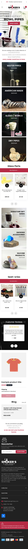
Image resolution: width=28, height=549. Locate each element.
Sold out (8, 395)
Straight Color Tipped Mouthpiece (21, 190)
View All (24, 402)
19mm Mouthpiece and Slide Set (7, 190)
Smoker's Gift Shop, (11, 532)
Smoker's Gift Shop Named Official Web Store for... (12, 408)
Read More (7, 415)
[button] (2, 7)
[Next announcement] (26, 1)
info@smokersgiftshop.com (10, 501)
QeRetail (21, 536)
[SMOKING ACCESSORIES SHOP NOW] (14, 248)
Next (15, 203)
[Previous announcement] (1, 1)
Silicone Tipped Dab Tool (21, 301)
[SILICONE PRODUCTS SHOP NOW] (14, 269)
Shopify (10, 535)
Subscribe (21, 451)
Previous (12, 203)
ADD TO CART (7, 185)
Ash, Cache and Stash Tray (7, 301)
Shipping (4, 389)
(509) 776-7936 (7, 504)
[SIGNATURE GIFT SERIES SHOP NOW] (14, 227)
